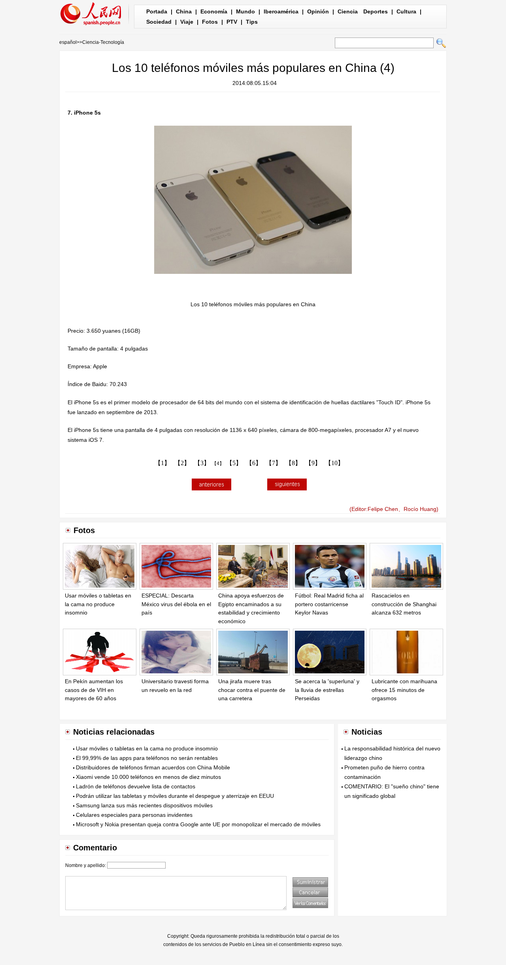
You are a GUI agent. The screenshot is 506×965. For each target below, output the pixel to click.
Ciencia (348, 11)
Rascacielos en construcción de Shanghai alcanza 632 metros (404, 604)
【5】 (234, 463)
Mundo (245, 11)
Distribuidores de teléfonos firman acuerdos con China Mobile (153, 767)
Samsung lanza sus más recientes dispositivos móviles (144, 805)
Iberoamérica (281, 11)
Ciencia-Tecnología (103, 42)
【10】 (334, 463)
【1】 (162, 463)
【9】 (313, 463)
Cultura (406, 11)
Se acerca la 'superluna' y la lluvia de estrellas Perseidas (327, 689)
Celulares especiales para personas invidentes (134, 815)
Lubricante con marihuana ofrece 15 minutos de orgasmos (404, 689)
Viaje (186, 22)
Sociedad (159, 22)
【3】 (202, 463)
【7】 (273, 463)
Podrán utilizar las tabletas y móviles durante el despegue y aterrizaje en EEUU (175, 796)
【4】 (218, 463)
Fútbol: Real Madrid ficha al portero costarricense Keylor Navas (329, 604)
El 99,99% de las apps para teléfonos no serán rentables (147, 758)
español (68, 42)
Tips (252, 22)
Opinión (318, 11)
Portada (156, 11)
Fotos (210, 22)
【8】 (293, 463)
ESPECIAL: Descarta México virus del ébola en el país (176, 604)
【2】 (182, 463)
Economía (213, 11)
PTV (232, 22)
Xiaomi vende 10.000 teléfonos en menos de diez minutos (148, 777)
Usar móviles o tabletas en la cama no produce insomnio (98, 604)
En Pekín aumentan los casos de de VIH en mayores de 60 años (94, 689)
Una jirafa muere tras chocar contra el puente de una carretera (251, 689)
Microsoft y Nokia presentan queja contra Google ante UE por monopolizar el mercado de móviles (198, 824)
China (184, 11)
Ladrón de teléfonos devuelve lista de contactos (135, 786)
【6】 (254, 463)
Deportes (375, 11)
